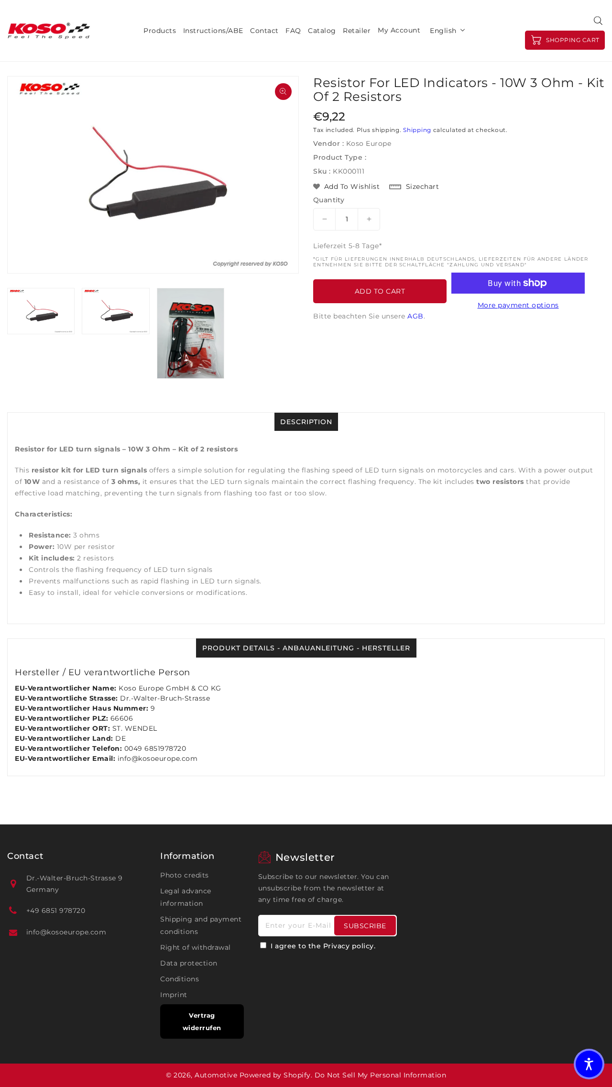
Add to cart (380, 291)
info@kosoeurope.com (66, 932)
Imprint (173, 994)
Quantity (328, 200)
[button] (589, 1064)
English (443, 30)
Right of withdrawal (195, 947)
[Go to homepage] (49, 30)
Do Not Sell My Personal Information (381, 1075)
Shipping (417, 129)
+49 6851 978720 (56, 910)
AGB (415, 316)
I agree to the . (323, 946)
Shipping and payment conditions (200, 925)
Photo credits (184, 875)
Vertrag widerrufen (202, 1021)
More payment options (518, 305)
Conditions (179, 979)
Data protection (189, 963)
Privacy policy (348, 946)
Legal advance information (185, 897)
